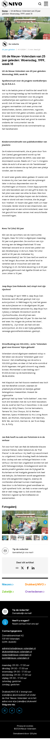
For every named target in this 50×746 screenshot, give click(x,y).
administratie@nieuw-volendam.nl (19, 648)
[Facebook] (27, 568)
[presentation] (5, 522)
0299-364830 (9, 641)
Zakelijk (7, 591)
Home (5, 11)
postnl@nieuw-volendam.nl (15, 658)
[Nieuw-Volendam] (12, 4)
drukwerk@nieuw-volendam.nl (17, 651)
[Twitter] (22, 568)
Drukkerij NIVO (35, 584)
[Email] (17, 568)
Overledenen (34, 591)
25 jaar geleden (8, 49)
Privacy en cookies (25, 726)
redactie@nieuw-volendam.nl (16, 654)
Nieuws (7, 584)
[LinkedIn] (33, 568)
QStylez (33, 733)
